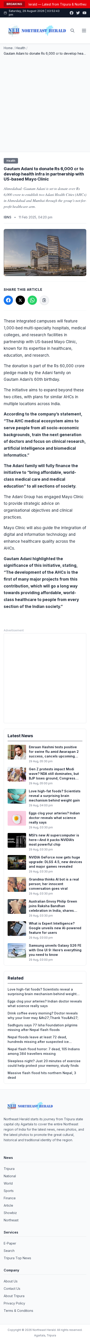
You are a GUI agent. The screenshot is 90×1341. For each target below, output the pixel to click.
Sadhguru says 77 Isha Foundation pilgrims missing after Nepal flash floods (43, 1027)
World (8, 1183)
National (10, 1176)
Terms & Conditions (18, 1311)
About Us (11, 1281)
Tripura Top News (17, 1258)
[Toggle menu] (84, 30)
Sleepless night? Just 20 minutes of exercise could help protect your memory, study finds (44, 1063)
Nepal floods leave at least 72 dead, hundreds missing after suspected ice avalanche (38, 1039)
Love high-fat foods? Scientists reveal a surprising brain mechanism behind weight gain (42, 991)
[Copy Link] (44, 300)
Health (20, 48)
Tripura (9, 1169)
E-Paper (10, 1243)
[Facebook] (71, 13)
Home (8, 48)
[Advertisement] (45, 103)
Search (9, 1251)
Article (8, 1205)
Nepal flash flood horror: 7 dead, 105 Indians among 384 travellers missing (44, 1051)
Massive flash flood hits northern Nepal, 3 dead (42, 1075)
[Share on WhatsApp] (32, 300)
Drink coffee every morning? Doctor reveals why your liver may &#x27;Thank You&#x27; (43, 1015)
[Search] (72, 30)
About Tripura (14, 1296)
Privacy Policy (14, 1303)
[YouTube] (84, 13)
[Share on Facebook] (8, 300)
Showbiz (10, 1213)
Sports (9, 1191)
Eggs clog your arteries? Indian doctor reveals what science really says (45, 1003)
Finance (10, 1198)
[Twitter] (78, 13)
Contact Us (12, 1288)
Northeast (11, 1220)
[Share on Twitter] (20, 300)
